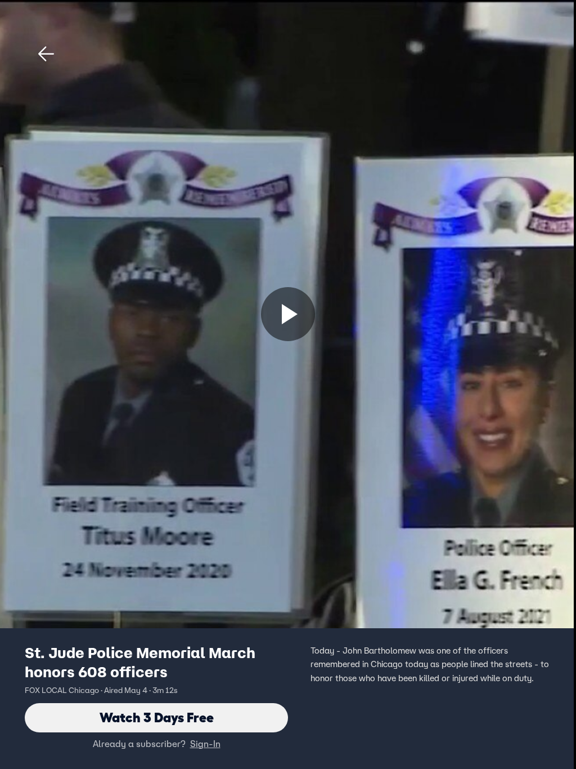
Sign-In (205, 743)
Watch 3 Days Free (157, 717)
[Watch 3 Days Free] (288, 314)
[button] (46, 54)
